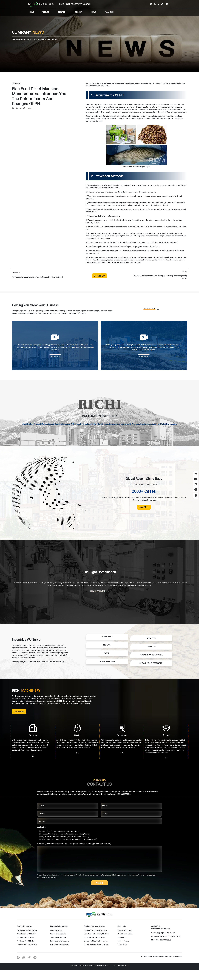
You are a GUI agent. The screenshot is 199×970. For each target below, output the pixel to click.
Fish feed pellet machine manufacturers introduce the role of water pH (125, 83)
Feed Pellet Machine (24, 926)
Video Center (122, 944)
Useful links (122, 926)
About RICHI (109, 12)
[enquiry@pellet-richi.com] (195, 484)
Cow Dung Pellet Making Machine (96, 934)
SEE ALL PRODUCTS (97, 591)
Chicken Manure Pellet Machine (95, 930)
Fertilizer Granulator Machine (94, 926)
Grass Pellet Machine (58, 934)
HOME (31, 12)
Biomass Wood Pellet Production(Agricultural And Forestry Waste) (65, 834)
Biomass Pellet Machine (59, 926)
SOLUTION (62, 12)
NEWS (93, 12)
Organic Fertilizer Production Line (96, 944)
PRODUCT (45, 12)
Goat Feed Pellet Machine (26, 941)
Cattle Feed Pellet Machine (26, 934)
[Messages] (195, 479)
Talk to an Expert (149, 309)
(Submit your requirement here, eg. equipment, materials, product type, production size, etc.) (74, 844)
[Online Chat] (195, 474)
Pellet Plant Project (125, 930)
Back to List (99, 276)
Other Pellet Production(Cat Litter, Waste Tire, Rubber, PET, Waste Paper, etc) (69, 839)
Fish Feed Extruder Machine (27, 944)
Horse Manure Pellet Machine (95, 937)
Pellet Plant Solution (125, 934)
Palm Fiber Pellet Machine (59, 944)
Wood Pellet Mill (56, 930)
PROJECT (78, 12)
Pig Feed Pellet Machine (26, 937)
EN (167, 4)
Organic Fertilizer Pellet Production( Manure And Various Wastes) (65, 837)
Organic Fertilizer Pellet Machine (96, 941)
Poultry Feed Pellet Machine (27, 930)
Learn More (19, 711)
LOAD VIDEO (55, 356)
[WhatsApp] (195, 489)
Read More (144, 507)
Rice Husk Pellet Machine (59, 941)
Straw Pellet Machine (58, 937)
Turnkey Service (123, 941)
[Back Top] (196, 496)
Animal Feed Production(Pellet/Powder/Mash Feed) (60, 831)
